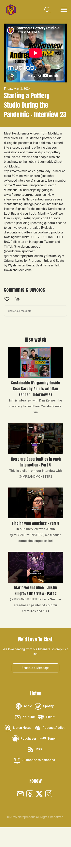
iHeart (50, 717)
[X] (39, 793)
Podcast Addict (53, 728)
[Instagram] (48, 793)
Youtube (29, 717)
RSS (39, 749)
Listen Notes (22, 728)
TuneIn (52, 738)
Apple (28, 706)
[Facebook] (29, 793)
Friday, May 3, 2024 (17, 89)
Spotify (48, 706)
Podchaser (28, 738)
